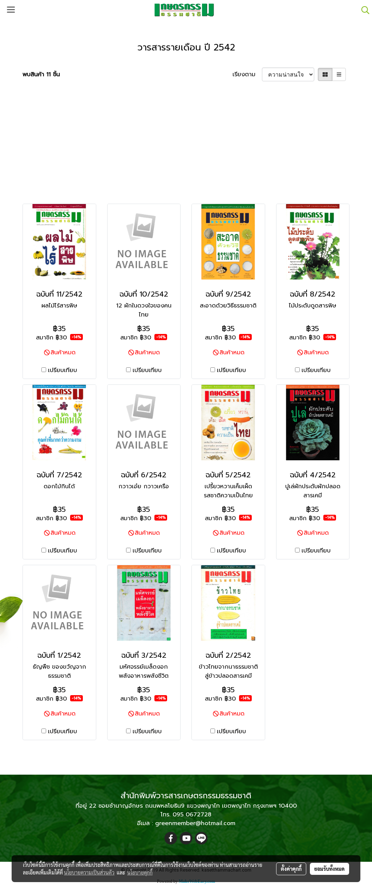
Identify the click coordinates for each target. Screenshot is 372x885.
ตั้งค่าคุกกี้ (291, 868)
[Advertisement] (186, 142)
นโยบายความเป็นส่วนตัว (89, 872)
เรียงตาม (247, 74)
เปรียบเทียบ (62, 370)
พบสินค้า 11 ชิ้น (41, 74)
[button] (363, 10)
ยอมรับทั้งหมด (329, 868)
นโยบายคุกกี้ (140, 872)
